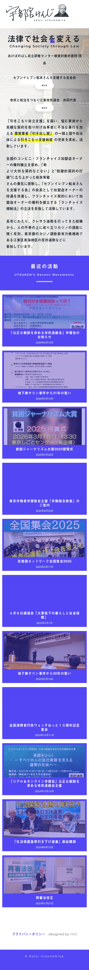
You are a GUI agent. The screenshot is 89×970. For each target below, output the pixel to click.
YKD (73, 934)
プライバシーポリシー (28, 933)
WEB (45, 85)
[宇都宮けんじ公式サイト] (37, 12)
